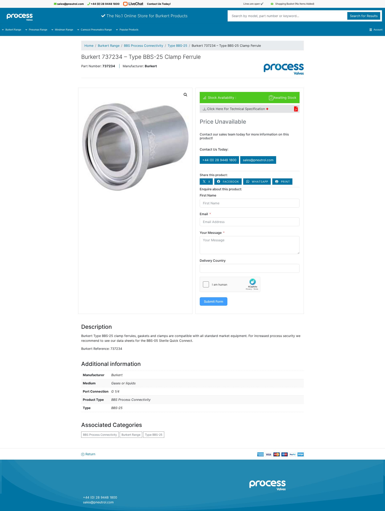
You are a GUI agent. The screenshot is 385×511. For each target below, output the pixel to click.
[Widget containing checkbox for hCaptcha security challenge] (230, 284)
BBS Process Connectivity (143, 46)
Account (378, 29)
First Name (208, 195)
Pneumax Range (38, 29)
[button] (185, 94)
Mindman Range (64, 29)
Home (88, 46)
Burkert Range (13, 29)
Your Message (211, 233)
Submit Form (213, 301)
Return (89, 454)
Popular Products (129, 29)
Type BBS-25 (177, 46)
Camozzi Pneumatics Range (96, 29)
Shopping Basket (294, 3)
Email (204, 214)
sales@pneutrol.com (70, 3)
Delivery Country (213, 261)
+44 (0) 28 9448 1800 (105, 3)
